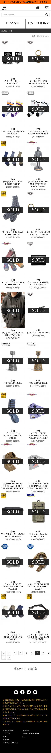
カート (5, 737)
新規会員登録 (8, 730)
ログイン (6, 734)
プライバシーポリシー (30, 734)
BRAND (13, 24)
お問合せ (25, 730)
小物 (10, 31)
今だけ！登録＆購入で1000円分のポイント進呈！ (25, 2)
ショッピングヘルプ (10, 743)
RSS (24, 737)
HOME (4, 31)
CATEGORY (38, 24)
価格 (39, 36)
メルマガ (6, 740)
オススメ (45, 36)
